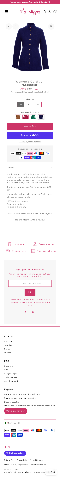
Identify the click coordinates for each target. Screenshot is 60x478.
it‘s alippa (26, 472)
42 (29, 104)
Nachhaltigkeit (11, 381)
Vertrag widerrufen (15, 411)
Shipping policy (10, 465)
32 (21, 104)
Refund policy (9, 460)
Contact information (38, 465)
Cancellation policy (12, 469)
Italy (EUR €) (14, 423)
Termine (8, 345)
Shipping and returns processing (20, 398)
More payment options (30, 142)
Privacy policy (22, 460)
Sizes (6, 370)
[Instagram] (33, 312)
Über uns (8, 366)
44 (38, 104)
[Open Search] (45, 11)
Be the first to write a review (30, 219)
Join (30, 292)
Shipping (26, 92)
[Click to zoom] (51, 26)
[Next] (15, 26)
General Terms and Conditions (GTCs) (22, 394)
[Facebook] (26, 312)
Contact (8, 341)
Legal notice (23, 465)
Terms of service (36, 460)
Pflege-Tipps (10, 374)
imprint (7, 353)
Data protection (12, 402)
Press (6, 349)
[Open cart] (54, 11)
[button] (30, 219)
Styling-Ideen (10, 377)
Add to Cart (30, 126)
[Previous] (9, 26)
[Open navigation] (6, 11)
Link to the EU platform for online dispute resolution (29, 406)
